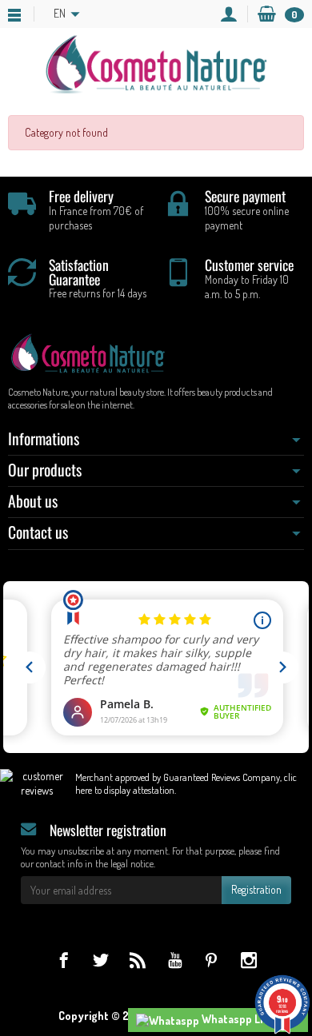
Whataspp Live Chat (249, 1019)
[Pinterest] (212, 960)
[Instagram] (248, 960)
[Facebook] (64, 960)
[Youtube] (175, 960)
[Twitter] (100, 960)
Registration (256, 889)
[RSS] (137, 960)
